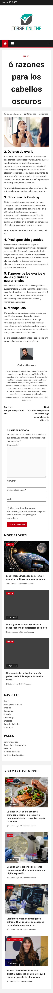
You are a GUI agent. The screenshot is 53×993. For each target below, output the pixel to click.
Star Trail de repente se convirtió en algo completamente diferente (38, 413)
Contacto (8, 727)
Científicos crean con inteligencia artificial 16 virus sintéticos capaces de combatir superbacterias (25, 922)
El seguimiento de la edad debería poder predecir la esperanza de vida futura (24, 676)
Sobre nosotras (11, 741)
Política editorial (12, 751)
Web (9, 499)
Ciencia (26, 56)
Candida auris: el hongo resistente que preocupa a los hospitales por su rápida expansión (26, 870)
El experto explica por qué (14, 410)
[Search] (48, 43)
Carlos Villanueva (14, 114)
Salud (10, 780)
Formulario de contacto (15, 745)
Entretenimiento (11, 724)
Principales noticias (13, 704)
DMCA (7, 748)
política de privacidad (14, 755)
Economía (8, 711)
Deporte (8, 720)
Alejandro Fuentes (27, 583)
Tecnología (9, 717)
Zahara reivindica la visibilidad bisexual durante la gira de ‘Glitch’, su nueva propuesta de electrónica (26, 973)
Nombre (11, 480)
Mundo (7, 707)
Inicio (6, 701)
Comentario (13, 445)
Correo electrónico (16, 489)
